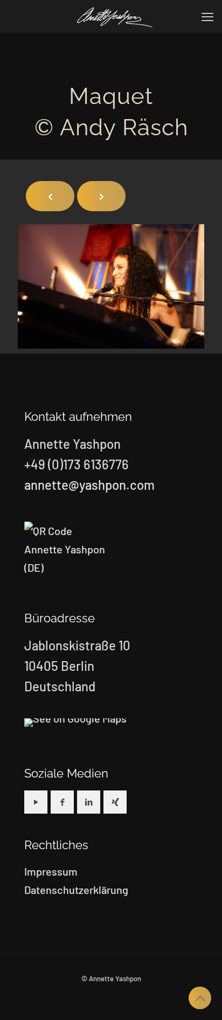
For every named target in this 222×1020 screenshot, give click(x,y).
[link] (75, 722)
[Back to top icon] (200, 998)
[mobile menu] (207, 16)
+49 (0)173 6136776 (76, 464)
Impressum (51, 871)
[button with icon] (35, 802)
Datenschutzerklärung (76, 889)
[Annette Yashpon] (115, 16)
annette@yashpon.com (89, 484)
